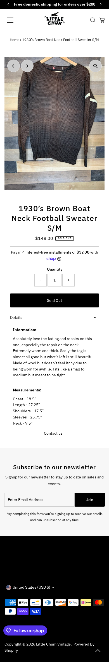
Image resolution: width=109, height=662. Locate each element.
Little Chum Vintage (53, 644)
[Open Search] (92, 20)
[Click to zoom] (95, 66)
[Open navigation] (15, 20)
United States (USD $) (31, 587)
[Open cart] (102, 20)
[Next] (27, 66)
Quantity (54, 269)
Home (14, 39)
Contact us (53, 433)
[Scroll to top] (97, 650)
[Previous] (13, 66)
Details (16, 317)
